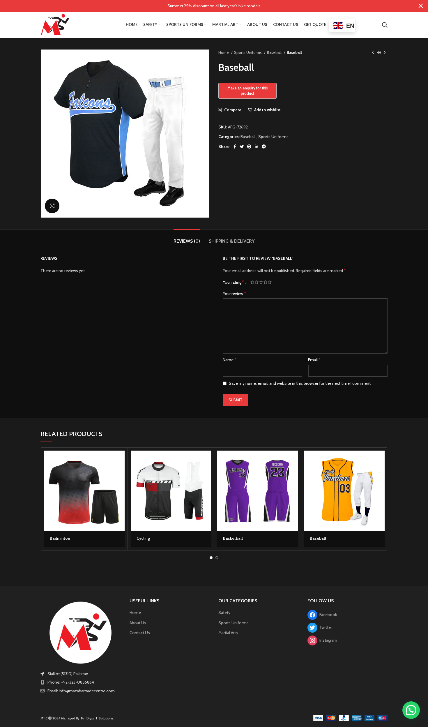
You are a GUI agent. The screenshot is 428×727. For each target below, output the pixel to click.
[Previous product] (373, 53)
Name (229, 359)
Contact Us (140, 632)
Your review (234, 293)
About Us (138, 622)
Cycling (143, 538)
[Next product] (385, 53)
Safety (224, 612)
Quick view (120, 473)
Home (224, 52)
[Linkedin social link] (256, 146)
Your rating (233, 282)
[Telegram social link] (264, 146)
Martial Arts (228, 632)
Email (314, 359)
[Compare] (120, 486)
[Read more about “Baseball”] (380, 460)
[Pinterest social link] (249, 146)
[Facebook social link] (235, 146)
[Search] (384, 25)
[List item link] (80, 682)
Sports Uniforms (248, 52)
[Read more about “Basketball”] (293, 460)
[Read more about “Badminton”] (120, 460)
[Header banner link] (205, 6)
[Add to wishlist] (120, 499)
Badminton (60, 538)
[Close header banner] (420, 6)
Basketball (233, 538)
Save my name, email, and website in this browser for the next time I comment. (300, 383)
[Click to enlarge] (52, 206)
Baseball (274, 52)
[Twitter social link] (241, 146)
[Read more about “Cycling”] (206, 460)
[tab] (187, 238)
